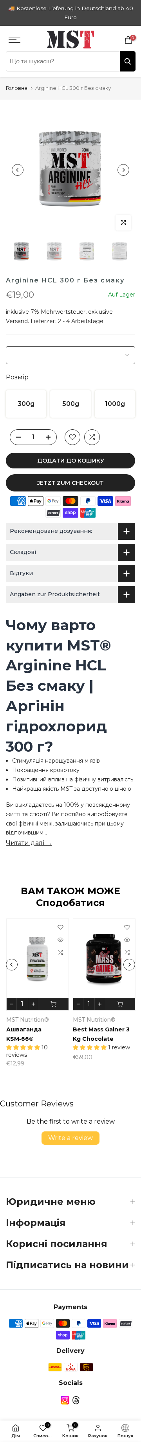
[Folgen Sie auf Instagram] (65, 1400)
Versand (17, 321)
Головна (16, 88)
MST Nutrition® (27, 1019)
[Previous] (18, 170)
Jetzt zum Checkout (70, 482)
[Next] (123, 170)
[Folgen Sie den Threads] (76, 1400)
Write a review (70, 1138)
